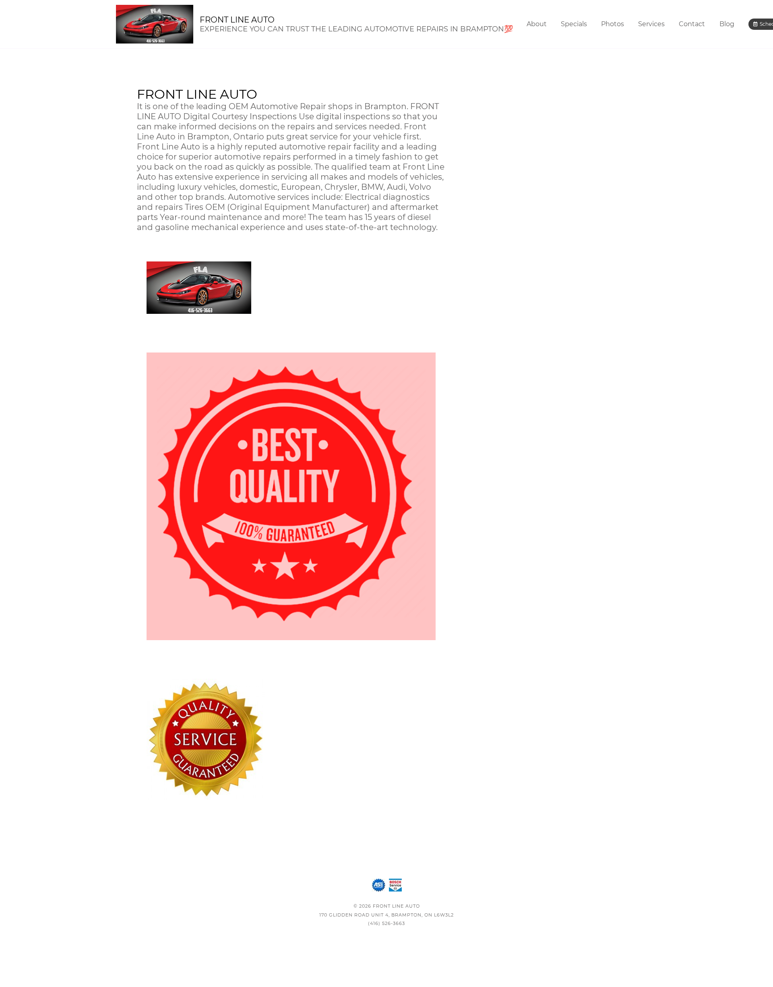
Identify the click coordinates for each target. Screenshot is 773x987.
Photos (612, 24)
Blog (726, 24)
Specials (574, 24)
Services (651, 24)
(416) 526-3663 (386, 923)
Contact (692, 24)
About (537, 24)
